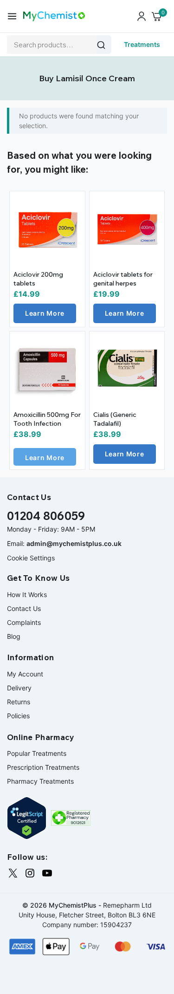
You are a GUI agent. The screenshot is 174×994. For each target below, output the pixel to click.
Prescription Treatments (43, 767)
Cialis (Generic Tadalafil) (114, 419)
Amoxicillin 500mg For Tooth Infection (47, 419)
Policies (18, 716)
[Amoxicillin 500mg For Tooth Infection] (47, 369)
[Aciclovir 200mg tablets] (47, 228)
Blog (13, 636)
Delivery (19, 688)
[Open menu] (12, 16)
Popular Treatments (36, 753)
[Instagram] (30, 873)
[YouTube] (47, 873)
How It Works (27, 594)
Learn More (44, 313)
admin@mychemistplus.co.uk (74, 543)
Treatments (142, 44)
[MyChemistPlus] (54, 16)
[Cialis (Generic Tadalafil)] (127, 369)
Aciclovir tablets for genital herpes (123, 279)
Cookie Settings (31, 558)
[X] (13, 873)
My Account (25, 674)
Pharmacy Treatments (40, 781)
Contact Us (24, 608)
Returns (18, 702)
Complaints (24, 622)
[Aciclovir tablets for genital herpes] (127, 228)
